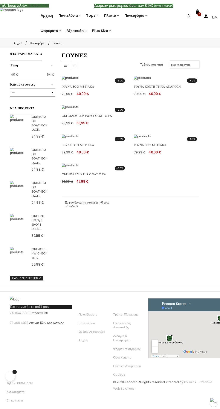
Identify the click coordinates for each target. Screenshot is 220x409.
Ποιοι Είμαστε (88, 314)
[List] (75, 66)
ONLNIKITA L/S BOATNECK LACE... (39, 123)
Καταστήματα (15, 392)
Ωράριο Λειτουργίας (92, 331)
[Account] (206, 17)
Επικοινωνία (87, 323)
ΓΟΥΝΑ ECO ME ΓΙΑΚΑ (78, 86)
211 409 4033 (19, 323)
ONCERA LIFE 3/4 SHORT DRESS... (38, 222)
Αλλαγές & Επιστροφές (121, 338)
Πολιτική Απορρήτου (127, 366)
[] (189, 17)
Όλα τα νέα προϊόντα (26, 278)
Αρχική (83, 340)
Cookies (119, 374)
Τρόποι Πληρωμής (125, 314)
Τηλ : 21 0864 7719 (19, 383)
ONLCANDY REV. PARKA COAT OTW (87, 116)
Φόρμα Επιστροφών (127, 349)
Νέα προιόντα (184, 64)
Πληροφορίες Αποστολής (122, 325)
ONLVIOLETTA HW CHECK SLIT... (40, 253)
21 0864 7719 (38, 5)
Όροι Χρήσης (122, 357)
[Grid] (66, 66)
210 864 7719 (19, 313)
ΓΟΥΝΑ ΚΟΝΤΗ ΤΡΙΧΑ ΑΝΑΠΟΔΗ (157, 86)
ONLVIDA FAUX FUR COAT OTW (84, 174)
